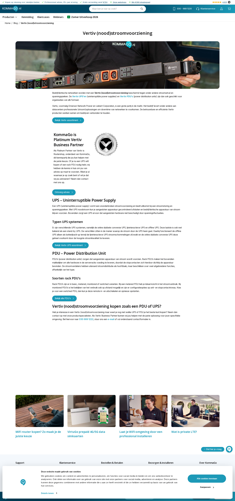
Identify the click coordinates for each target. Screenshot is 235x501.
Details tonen (47, 493)
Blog (15, 23)
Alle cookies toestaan (207, 478)
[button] (25, 463)
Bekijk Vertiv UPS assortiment (69, 245)
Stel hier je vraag (214, 449)
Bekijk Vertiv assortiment (66, 120)
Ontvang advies (62, 192)
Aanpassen (205, 487)
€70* (105, 2)
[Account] (221, 8)
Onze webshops (119, 2)
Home (7, 23)
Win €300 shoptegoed (141, 2)
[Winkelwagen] (229, 8)
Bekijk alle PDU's (63, 298)
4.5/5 (224, 2)
